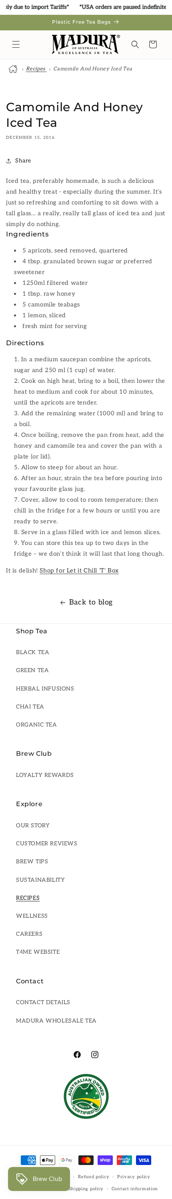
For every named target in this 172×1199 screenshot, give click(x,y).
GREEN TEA (32, 670)
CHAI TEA (30, 706)
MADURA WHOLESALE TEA (56, 1020)
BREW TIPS (32, 861)
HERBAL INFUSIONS (45, 688)
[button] (16, 44)
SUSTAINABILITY (40, 880)
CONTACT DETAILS (43, 1002)
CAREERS (29, 934)
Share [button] (23, 160)
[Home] (14, 69)
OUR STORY (33, 825)
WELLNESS (32, 916)
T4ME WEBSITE (38, 952)
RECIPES (28, 898)
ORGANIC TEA (36, 724)
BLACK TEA (32, 652)
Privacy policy (133, 1176)
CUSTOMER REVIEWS (47, 843)
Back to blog (91, 602)
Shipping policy (86, 1188)
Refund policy (93, 1176)
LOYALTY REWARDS (45, 775)
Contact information (135, 1188)
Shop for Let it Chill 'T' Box (79, 570)
